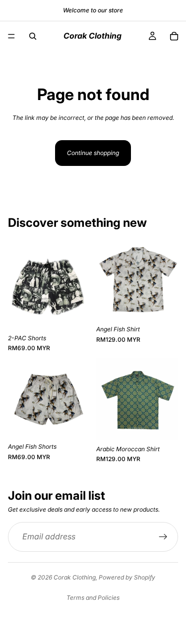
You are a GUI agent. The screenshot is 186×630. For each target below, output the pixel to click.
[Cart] (174, 36)
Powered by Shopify (127, 577)
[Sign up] (163, 536)
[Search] (33, 36)
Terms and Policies (93, 597)
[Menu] (11, 36)
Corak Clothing (75, 577)
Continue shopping (93, 153)
